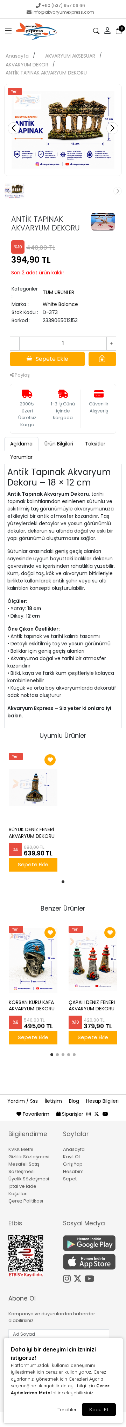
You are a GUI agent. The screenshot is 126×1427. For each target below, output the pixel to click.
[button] (8, 31)
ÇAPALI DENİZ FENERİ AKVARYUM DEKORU (92, 1005)
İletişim (54, 1101)
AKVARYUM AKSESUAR (70, 55)
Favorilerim (36, 1114)
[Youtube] (90, 1277)
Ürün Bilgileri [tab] (58, 443)
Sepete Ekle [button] (52, 359)
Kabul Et (98, 1409)
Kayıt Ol (71, 1156)
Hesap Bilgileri (102, 1101)
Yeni (15, 91)
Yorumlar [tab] (21, 457)
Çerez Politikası (25, 1201)
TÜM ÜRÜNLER (58, 292)
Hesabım (73, 1171)
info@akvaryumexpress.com (63, 12)
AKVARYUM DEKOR (27, 64)
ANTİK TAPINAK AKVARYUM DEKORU (46, 72)
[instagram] (88, 1114)
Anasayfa (17, 55)
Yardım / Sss (23, 1101)
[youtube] (105, 1114)
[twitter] (96, 1114)
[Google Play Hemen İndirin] (86, 1243)
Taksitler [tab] (95, 443)
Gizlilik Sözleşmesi (28, 1156)
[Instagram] (68, 1277)
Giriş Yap (73, 1164)
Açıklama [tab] (21, 443)
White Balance (60, 304)
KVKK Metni (20, 1149)
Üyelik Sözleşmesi (28, 1178)
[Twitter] (78, 1277)
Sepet (70, 1178)
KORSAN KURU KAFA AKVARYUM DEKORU (32, 1005)
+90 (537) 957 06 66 (63, 5)
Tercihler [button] (67, 1409)
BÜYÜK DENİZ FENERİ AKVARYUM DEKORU (32, 833)
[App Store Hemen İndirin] (86, 1262)
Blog (74, 1101)
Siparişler (73, 1114)
